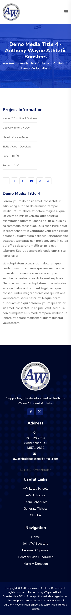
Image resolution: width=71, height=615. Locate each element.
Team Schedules (35, 502)
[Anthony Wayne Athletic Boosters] (11, 12)
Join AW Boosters (35, 543)
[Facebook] (30, 411)
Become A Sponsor (35, 550)
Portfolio (59, 63)
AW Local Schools (35, 488)
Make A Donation (35, 564)
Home (45, 63)
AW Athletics (35, 495)
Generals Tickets (35, 508)
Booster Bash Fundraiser (35, 557)
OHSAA (35, 515)
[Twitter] (39, 411)
